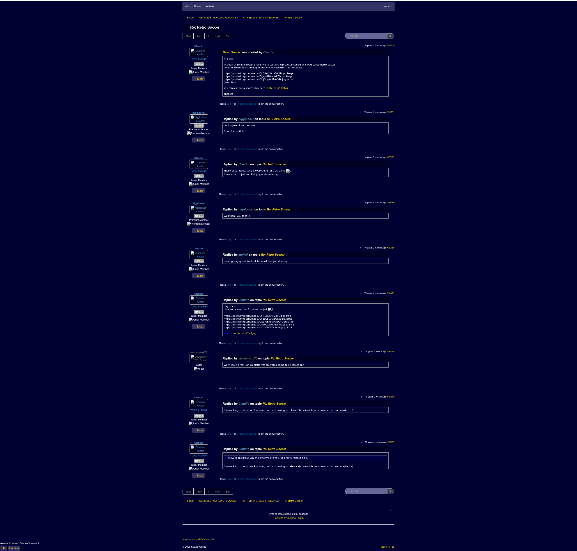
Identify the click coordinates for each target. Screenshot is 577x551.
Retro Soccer (232, 52)
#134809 (390, 396)
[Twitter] (194, 532)
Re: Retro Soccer (278, 119)
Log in (230, 103)
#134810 (390, 441)
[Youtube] (203, 532)
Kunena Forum (295, 517)
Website (210, 6)
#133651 (390, 292)
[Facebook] (186, 532)
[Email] (211, 532)
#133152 (390, 157)
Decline (14, 548)
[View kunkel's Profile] (199, 254)
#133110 (390, 45)
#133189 (390, 247)
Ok (3, 548)
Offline (199, 64)
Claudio (199, 46)
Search (198, 6)
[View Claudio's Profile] (199, 52)
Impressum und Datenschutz (198, 538)
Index (188, 6)
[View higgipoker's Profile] (199, 118)
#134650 (390, 351)
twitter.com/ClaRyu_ (277, 88)
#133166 (390, 202)
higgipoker (198, 112)
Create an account (247, 103)
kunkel (199, 248)
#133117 (390, 111)
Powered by (280, 517)
